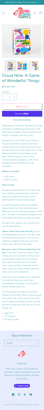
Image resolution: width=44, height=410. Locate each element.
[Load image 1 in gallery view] (10, 66)
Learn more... (22, 378)
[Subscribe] (37, 343)
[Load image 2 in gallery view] (22, 66)
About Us (22, 363)
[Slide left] (2, 66)
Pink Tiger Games (17, 404)
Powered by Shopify (31, 404)
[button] (3, 13)
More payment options (22, 120)
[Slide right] (41, 66)
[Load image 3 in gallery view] (33, 66)
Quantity (5, 92)
